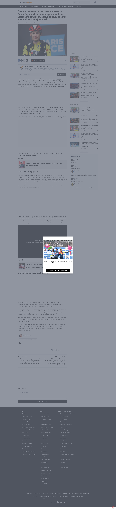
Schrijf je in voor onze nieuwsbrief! (58, 270)
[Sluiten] (71, 238)
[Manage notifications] (113, 507)
